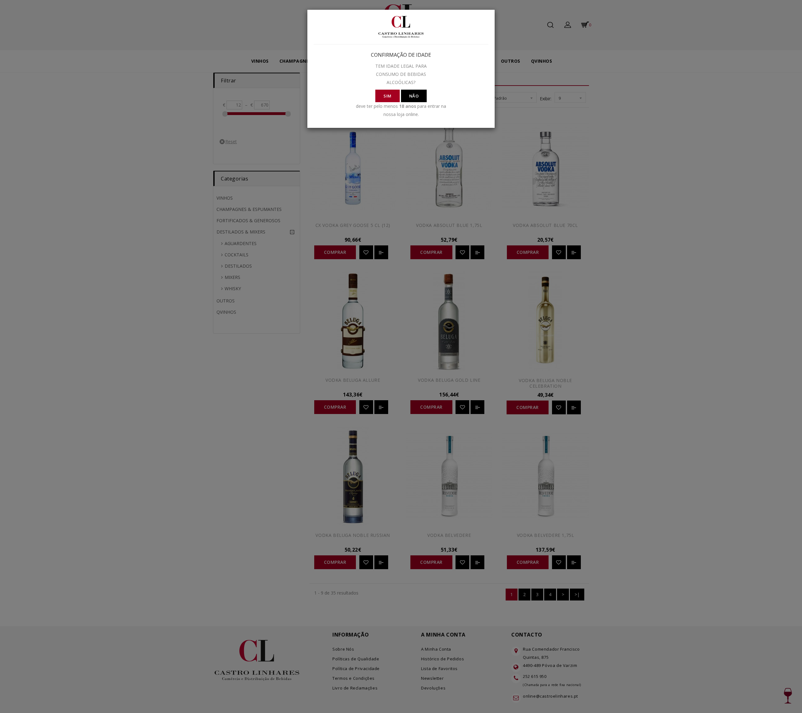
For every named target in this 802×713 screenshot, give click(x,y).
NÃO (414, 96)
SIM (387, 96)
